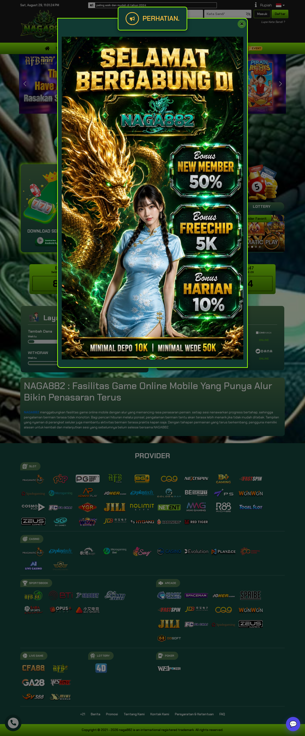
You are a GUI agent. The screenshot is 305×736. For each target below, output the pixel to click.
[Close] (242, 24)
